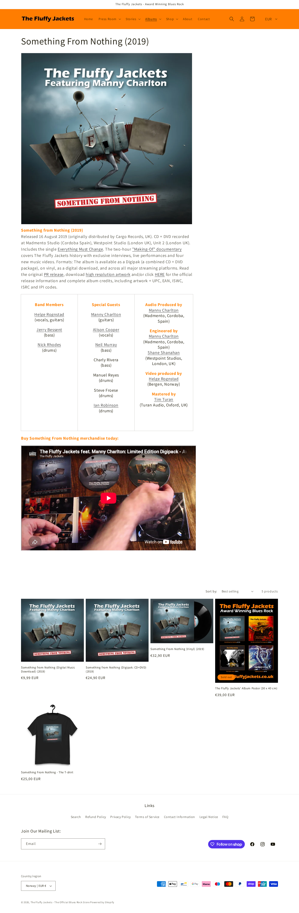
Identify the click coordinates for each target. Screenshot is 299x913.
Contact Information (179, 817)
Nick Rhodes (49, 344)
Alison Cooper (106, 329)
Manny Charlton (106, 314)
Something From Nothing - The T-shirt (47, 772)
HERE (160, 274)
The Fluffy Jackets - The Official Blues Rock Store (60, 902)
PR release (54, 274)
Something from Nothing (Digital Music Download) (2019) (48, 669)
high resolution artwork (108, 274)
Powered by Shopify (102, 902)
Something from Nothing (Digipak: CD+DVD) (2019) (116, 669)
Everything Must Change (80, 249)
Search (76, 817)
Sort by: (211, 591)
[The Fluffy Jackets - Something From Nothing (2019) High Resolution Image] (106, 223)
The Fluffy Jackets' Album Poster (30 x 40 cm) (246, 688)
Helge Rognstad (49, 314)
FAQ (225, 817)
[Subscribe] (100, 843)
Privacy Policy (120, 817)
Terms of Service (147, 817)
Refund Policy (95, 817)
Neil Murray (106, 344)
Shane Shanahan (164, 352)
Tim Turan (163, 399)
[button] (109, 19)
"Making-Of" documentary (157, 249)
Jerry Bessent (49, 329)
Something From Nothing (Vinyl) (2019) (177, 649)
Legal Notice (208, 817)
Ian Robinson (106, 405)
